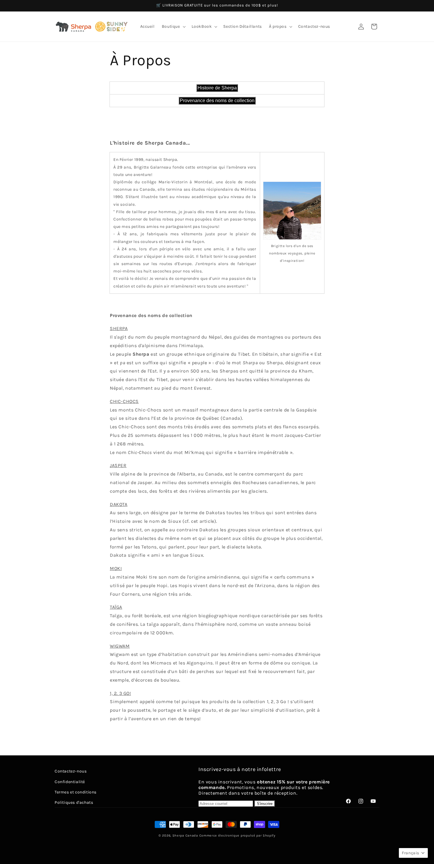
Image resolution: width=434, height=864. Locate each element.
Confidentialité (70, 781)
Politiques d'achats (74, 802)
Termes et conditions (76, 791)
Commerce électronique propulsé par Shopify (237, 835)
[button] (173, 26)
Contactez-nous (71, 771)
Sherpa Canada (185, 835)
